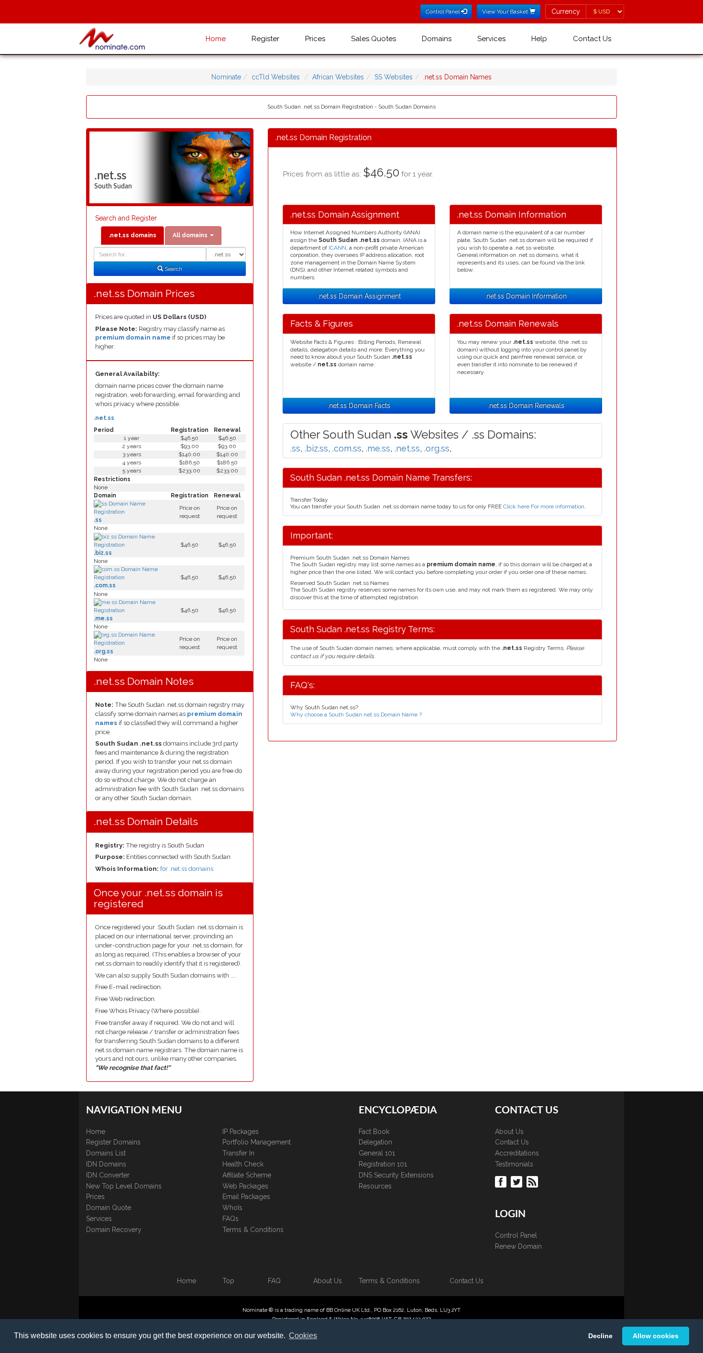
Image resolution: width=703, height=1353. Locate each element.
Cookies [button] (303, 1335)
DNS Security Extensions (396, 1175)
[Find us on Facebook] (502, 1181)
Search (172, 268)
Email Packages (246, 1196)
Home (216, 38)
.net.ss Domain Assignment (359, 296)
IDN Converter (108, 1175)
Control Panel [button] (443, 11)
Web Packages (245, 1186)
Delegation (375, 1142)
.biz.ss (103, 553)
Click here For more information (543, 506)
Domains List (106, 1153)
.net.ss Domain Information (526, 296)
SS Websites (393, 77)
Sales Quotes (373, 38)
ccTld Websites (276, 77)
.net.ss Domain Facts (359, 405)
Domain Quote (108, 1207)
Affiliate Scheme (246, 1175)
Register (265, 38)
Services (491, 38)
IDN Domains (106, 1164)
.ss (98, 520)
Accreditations (517, 1153)
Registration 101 (383, 1164)
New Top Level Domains (124, 1186)
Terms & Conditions (253, 1229)
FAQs (230, 1218)
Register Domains (113, 1142)
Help (539, 38)
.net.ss (104, 418)
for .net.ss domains (186, 868)
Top (228, 1281)
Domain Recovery (114, 1229)
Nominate (226, 77)
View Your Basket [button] (505, 11)
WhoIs (232, 1207)
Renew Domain (518, 1246)
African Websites (338, 77)
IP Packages (240, 1131)
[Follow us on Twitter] (518, 1181)
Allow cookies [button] (656, 1336)
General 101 (377, 1153)
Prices (315, 38)
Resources (375, 1186)
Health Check (243, 1164)
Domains (436, 38)
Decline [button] (600, 1336)
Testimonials (514, 1164)
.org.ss (103, 651)
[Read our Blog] (533, 1181)
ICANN (337, 247)
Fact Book (374, 1131)
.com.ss (105, 585)
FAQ (274, 1281)
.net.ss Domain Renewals (526, 405)
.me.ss (103, 618)
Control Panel (516, 1235)
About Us (509, 1131)
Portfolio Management (256, 1142)
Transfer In (238, 1153)
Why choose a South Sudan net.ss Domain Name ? (356, 714)
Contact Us (592, 38)
